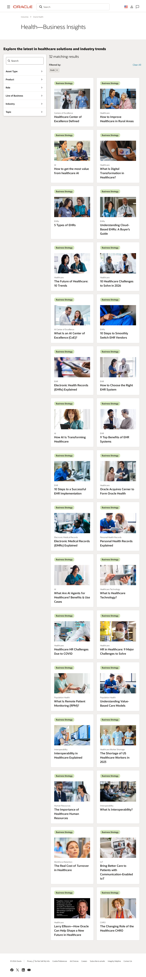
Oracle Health (38, 17)
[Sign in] (131, 7)
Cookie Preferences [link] (59, 961)
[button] (8, 7)
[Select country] (126, 7)
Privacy (30, 961)
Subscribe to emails (97, 961)
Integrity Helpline (114, 961)
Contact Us (128, 961)
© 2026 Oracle (15, 961)
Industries (25, 17)
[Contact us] (137, 7)
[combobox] (73, 6)
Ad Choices (74, 961)
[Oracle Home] (23, 7)
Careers (84, 961)
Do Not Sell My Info (42, 961)
